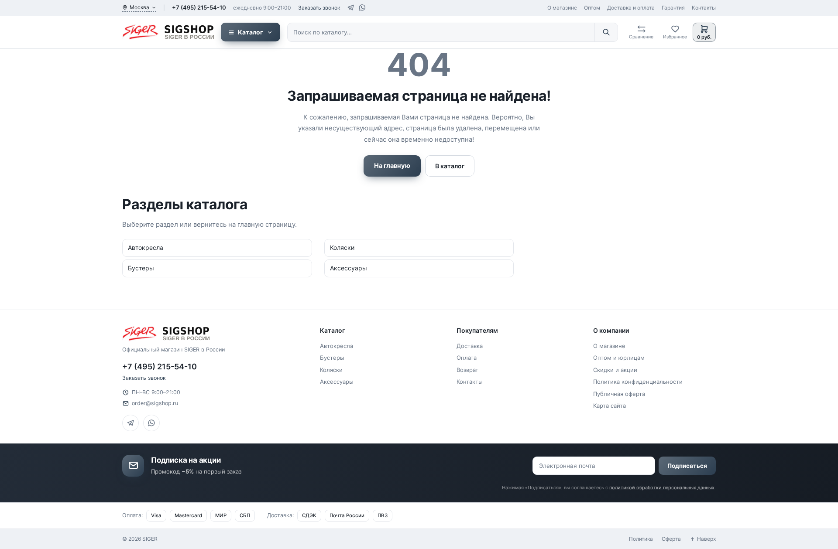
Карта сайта (609, 405)
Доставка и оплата (631, 7)
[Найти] (606, 32)
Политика (641, 538)
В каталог (449, 166)
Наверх (706, 538)
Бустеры (332, 357)
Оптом (592, 7)
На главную (392, 166)
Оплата (467, 357)
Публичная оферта (619, 393)
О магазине (562, 7)
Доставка (470, 345)
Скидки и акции (615, 369)
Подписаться (687, 465)
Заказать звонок (319, 7)
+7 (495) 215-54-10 (199, 7)
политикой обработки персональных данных (661, 487)
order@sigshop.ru (155, 403)
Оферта (671, 538)
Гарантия (673, 7)
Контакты (704, 7)
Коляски (331, 369)
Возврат (467, 369)
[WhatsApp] (362, 7)
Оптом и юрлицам (619, 357)
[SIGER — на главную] (168, 32)
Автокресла (336, 345)
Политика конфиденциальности (638, 381)
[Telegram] (350, 7)
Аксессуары (337, 381)
